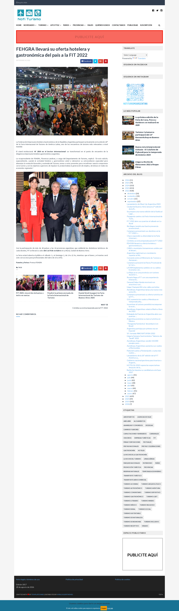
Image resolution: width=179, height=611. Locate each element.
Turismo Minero (147, 501)
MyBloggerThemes (65, 594)
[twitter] (157, 10)
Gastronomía (129, 450)
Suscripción (146, 25)
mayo (129, 383)
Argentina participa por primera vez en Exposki (142, 329)
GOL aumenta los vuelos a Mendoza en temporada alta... (143, 300)
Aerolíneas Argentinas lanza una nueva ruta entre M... (144, 291)
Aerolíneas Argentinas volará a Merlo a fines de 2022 (145, 310)
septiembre (132, 201)
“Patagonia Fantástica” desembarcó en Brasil (142, 325)
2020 (127, 399)
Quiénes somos (102, 25)
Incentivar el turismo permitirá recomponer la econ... (144, 305)
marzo (130, 388)
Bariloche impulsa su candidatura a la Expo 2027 (144, 371)
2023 (127, 188)
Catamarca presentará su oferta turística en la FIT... (145, 295)
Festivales (147, 442)
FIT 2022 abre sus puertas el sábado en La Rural (144, 222)
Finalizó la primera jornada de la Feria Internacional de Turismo (60, 295)
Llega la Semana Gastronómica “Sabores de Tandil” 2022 (144, 337)
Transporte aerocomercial (135, 480)
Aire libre (127, 421)
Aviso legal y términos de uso (28, 579)
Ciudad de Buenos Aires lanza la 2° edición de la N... (144, 208)
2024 (127, 185)
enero (130, 393)
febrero (130, 391)
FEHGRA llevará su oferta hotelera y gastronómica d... (141, 244)
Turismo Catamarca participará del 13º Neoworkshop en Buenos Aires (147, 136)
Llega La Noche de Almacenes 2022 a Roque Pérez (147, 164)
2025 (127, 183)
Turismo (42, 25)
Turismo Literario (131, 501)
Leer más (110, 608)
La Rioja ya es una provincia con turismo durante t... (143, 273)
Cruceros (127, 438)
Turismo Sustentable (132, 513)
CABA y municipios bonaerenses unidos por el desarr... (144, 249)
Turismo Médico (130, 505)
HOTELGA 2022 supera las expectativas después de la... (143, 366)
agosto (130, 375)
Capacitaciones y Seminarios (135, 434)
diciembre (131, 193)
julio (129, 377)
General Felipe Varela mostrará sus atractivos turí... (141, 283)
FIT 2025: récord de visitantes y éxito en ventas (30, 294)
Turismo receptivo (131, 526)
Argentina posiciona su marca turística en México (144, 320)
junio (129, 380)
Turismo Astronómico (133, 488)
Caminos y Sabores (131, 429)
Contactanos (118, 25)
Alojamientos (139, 421)
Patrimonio (147, 463)
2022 (127, 191)
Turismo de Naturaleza (133, 517)
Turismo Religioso (147, 505)
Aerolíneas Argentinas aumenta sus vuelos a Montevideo (144, 347)
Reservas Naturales (131, 471)
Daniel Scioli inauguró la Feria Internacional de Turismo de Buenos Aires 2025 (91, 295)
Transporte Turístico (133, 475)
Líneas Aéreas (149, 459)
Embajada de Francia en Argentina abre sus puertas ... (144, 315)
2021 (127, 396)
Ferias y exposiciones (132, 442)
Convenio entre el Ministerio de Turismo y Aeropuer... (144, 259)
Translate (142, 58)
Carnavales (154, 434)
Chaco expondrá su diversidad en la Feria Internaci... (143, 237)
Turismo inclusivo (151, 521)
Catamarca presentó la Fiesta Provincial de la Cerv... (144, 264)
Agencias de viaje (144, 417)
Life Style (54, 25)
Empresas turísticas (142, 438)
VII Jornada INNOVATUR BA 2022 (141, 333)
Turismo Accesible (131, 484)
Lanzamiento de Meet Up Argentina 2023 (144, 204)
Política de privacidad (74, 579)
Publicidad (132, 25)
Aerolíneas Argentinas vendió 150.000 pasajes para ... (142, 342)
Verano (145, 526)
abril (129, 385)
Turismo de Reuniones (132, 521)
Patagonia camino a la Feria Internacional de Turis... (144, 217)
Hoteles (141, 450)
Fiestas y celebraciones (151, 446)
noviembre (131, 196)
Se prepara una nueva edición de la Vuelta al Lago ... (144, 212)
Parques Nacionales (132, 463)
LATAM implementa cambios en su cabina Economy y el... (144, 269)
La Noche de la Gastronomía (135, 454)
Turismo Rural (129, 509)
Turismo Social (144, 509)
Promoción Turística (132, 467)
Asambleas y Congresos (133, 425)
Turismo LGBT (151, 496)
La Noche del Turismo (132, 459)
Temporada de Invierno (151, 471)
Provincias (78, 25)
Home (18, 25)
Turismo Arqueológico (151, 484)
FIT (17, 269)
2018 (127, 404)
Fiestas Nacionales (131, 446)
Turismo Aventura (152, 488)
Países (66, 25)
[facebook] (153, 10)
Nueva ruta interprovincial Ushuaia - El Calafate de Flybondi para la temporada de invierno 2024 (148, 151)
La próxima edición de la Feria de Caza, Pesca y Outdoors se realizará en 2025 (147, 121)
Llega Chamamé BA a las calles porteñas (143, 287)
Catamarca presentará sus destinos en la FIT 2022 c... (143, 232)
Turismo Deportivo (152, 492)
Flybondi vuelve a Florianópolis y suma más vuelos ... (144, 352)
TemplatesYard (38, 594)
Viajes (90, 25)
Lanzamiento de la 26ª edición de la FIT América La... (142, 356)
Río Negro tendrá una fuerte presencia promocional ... (142, 227)
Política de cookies (122, 579)
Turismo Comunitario (132, 492)
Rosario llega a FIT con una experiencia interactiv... (142, 278)
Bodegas (149, 425)
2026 (127, 180)
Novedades (29, 25)
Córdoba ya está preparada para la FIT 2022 (144, 241)
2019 (127, 401)
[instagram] (161, 10)
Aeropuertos (129, 417)
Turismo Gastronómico (133, 496)
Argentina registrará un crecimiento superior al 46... (141, 254)
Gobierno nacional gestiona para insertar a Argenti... (144, 361)
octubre (130, 199)
